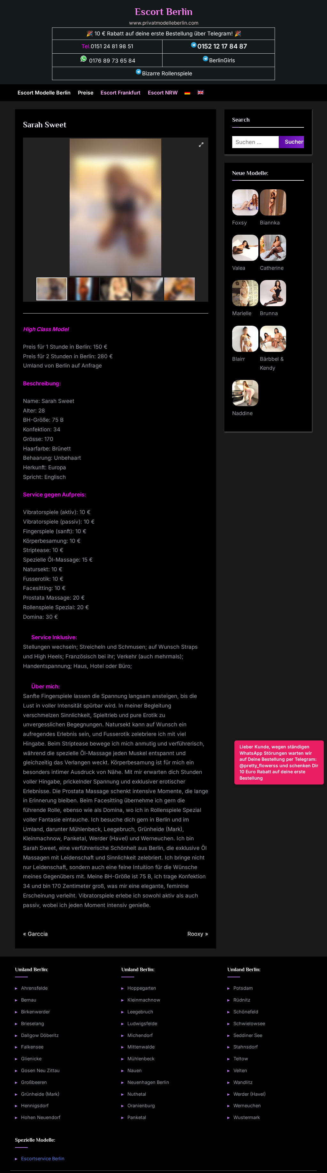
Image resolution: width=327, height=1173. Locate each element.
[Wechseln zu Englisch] (200, 92)
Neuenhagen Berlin (148, 1082)
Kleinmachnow (143, 1000)
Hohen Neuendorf (40, 1117)
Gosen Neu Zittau (40, 1070)
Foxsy (239, 222)
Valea (238, 268)
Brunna (269, 313)
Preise (86, 92)
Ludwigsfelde (142, 1023)
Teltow (240, 1058)
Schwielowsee (249, 1023)
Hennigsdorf (35, 1105)
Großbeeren (34, 1082)
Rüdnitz (241, 1000)
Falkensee (32, 1046)
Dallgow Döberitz (40, 1035)
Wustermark (246, 1117)
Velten (240, 1070)
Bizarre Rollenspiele (167, 73)
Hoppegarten (141, 988)
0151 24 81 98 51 (112, 46)
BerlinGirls (222, 60)
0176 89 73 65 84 (111, 60)
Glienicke (31, 1058)
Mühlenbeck (141, 1058)
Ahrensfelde (34, 988)
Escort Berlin (164, 11)
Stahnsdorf (245, 1046)
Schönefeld (245, 1011)
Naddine (242, 413)
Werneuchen (247, 1105)
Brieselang (32, 1023)
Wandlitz (243, 1082)
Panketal (136, 1117)
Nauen (134, 1070)
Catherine (272, 268)
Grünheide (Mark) (40, 1094)
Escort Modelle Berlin (44, 92)
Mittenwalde (141, 1046)
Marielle (241, 313)
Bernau (28, 1000)
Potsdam (243, 988)
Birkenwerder (35, 1011)
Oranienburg (141, 1105)
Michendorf (140, 1035)
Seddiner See (247, 1035)
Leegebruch (140, 1011)
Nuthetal (136, 1094)
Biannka (270, 222)
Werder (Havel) (249, 1094)
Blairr (238, 359)
